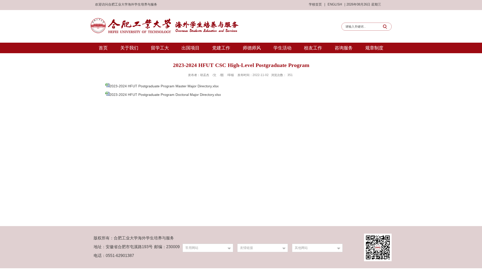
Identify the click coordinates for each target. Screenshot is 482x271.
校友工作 (313, 47)
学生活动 (282, 47)
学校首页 (315, 4)
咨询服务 (344, 47)
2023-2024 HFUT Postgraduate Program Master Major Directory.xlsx (164, 86)
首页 (103, 47)
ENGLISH (335, 4)
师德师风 (252, 47)
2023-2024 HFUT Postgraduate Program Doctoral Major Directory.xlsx (165, 95)
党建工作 (221, 47)
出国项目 (191, 47)
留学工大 (160, 47)
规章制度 (374, 47)
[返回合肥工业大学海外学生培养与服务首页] (164, 19)
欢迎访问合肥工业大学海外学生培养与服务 (126, 4)
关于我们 (129, 47)
